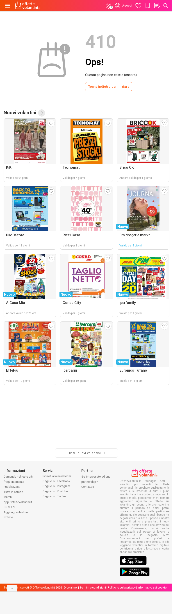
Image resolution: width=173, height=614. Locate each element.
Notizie (8, 517)
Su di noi (9, 507)
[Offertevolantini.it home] (27, 5)
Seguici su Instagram (56, 486)
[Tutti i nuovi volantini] (41, 113)
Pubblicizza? (12, 486)
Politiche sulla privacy (122, 587)
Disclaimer (70, 587)
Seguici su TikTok (54, 496)
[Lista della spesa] (156, 5)
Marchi (8, 497)
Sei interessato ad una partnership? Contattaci (95, 481)
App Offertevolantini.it (18, 502)
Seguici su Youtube (55, 491)
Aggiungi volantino (16, 512)
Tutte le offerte (13, 492)
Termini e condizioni (93, 587)
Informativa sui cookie (152, 587)
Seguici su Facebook (56, 481)
